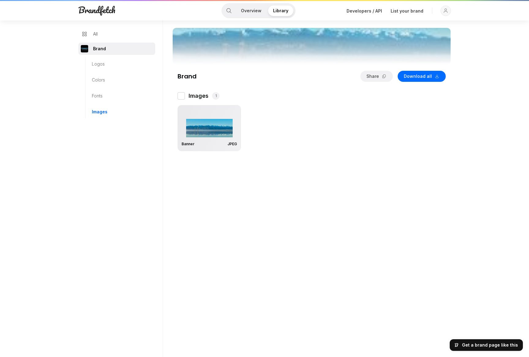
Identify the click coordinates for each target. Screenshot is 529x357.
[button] (446, 11)
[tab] (229, 11)
